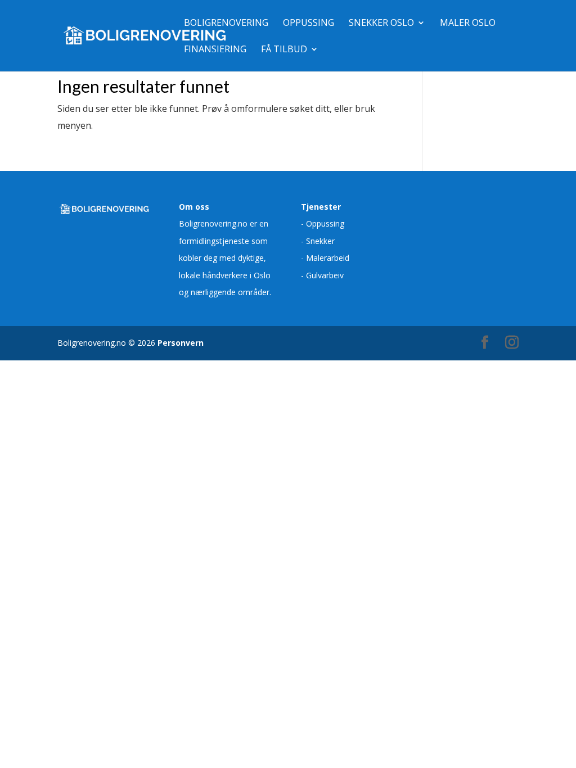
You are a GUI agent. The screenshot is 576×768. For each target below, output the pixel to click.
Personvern (181, 342)
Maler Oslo (468, 24)
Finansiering (215, 50)
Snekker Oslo (381, 24)
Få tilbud (284, 50)
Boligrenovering (226, 24)
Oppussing (308, 24)
